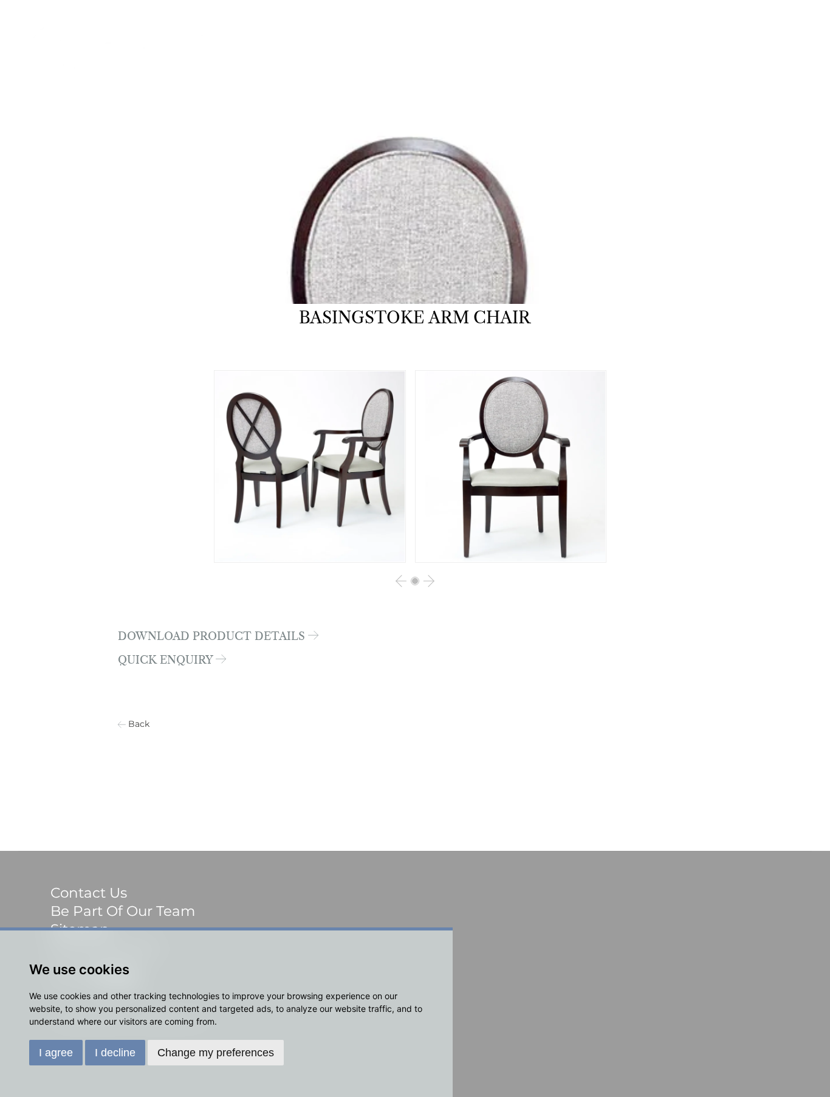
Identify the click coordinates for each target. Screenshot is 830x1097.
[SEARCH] (790, 53)
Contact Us (88, 892)
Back (138, 723)
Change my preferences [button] (215, 1053)
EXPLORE (714, 53)
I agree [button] (56, 1053)
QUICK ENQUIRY (167, 660)
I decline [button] (115, 1053)
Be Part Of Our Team (122, 911)
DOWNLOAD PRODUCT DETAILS (213, 636)
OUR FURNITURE (575, 53)
